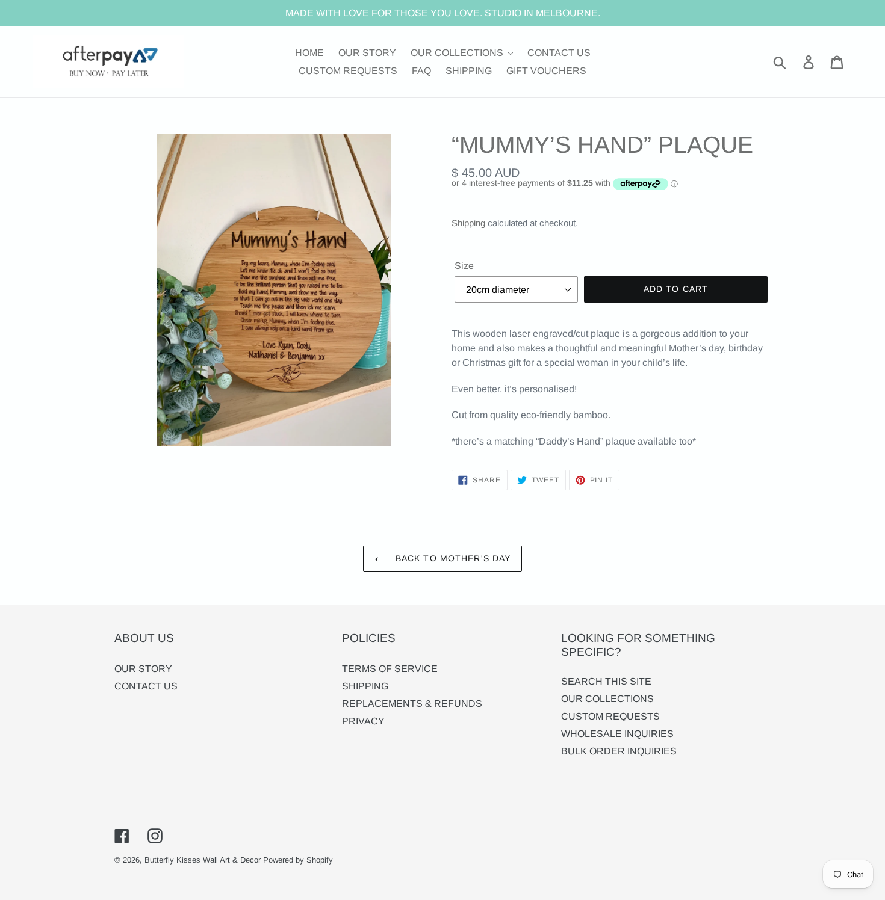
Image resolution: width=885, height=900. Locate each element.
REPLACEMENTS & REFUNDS (412, 703)
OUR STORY (143, 669)
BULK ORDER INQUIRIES (619, 751)
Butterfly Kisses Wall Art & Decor (202, 860)
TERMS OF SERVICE (390, 669)
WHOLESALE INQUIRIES (617, 734)
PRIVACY (363, 721)
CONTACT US (146, 686)
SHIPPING (365, 686)
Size (464, 265)
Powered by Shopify (298, 860)
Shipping (468, 223)
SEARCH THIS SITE (606, 681)
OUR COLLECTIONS (607, 699)
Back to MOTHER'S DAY (452, 558)
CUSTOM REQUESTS (610, 716)
